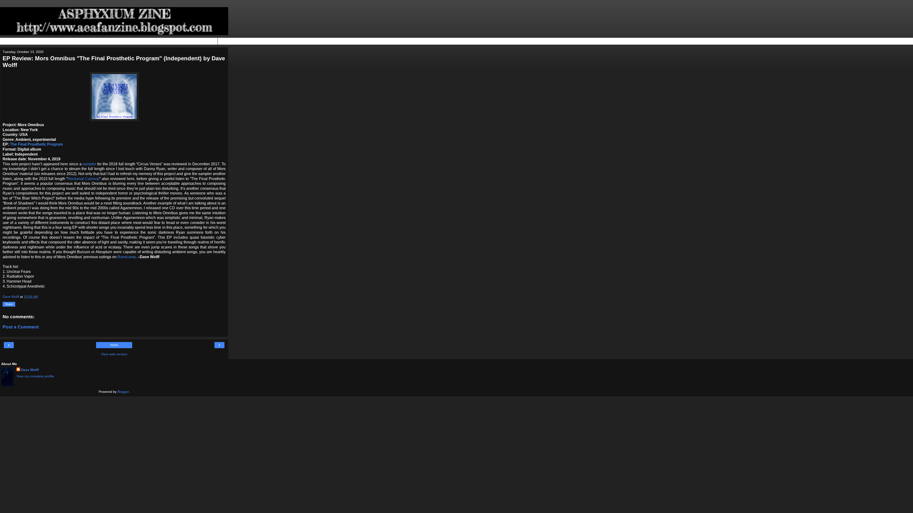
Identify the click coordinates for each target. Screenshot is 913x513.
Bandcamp (126, 257)
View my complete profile (35, 376)
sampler (89, 164)
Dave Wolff (30, 370)
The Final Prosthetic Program (36, 144)
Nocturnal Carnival (83, 179)
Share (9, 304)
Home (114, 345)
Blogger (123, 392)
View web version (114, 354)
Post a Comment (21, 326)
